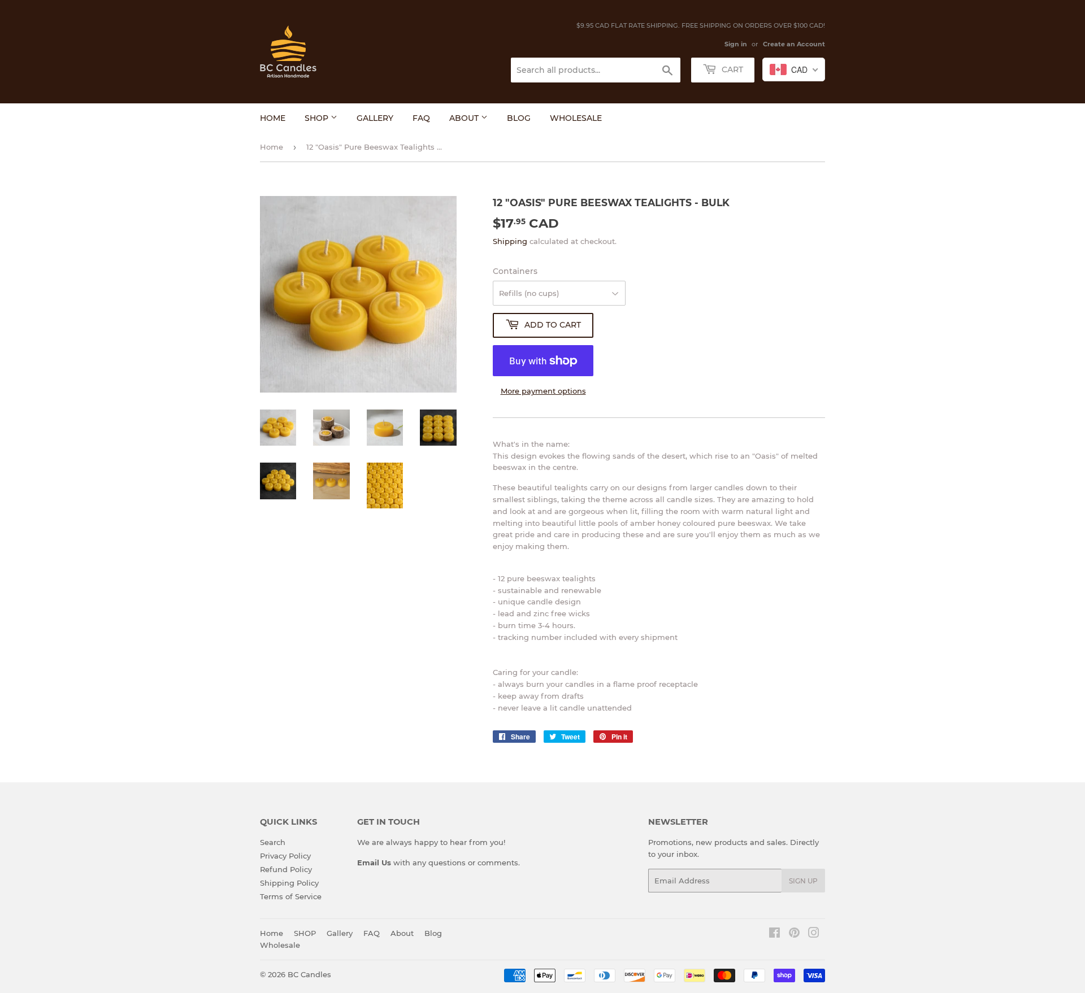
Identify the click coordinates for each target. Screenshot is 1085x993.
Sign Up (803, 881)
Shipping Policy (289, 882)
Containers (515, 271)
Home (272, 118)
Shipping (510, 241)
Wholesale (576, 118)
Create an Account (794, 44)
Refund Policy (286, 869)
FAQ (421, 118)
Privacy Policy (285, 855)
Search (272, 842)
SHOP (318, 118)
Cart (731, 69)
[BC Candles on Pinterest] (794, 934)
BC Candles (309, 974)
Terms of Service (291, 896)
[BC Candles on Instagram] (813, 934)
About (465, 118)
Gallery (375, 118)
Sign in (735, 44)
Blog (519, 118)
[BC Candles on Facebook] (774, 934)
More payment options (543, 390)
